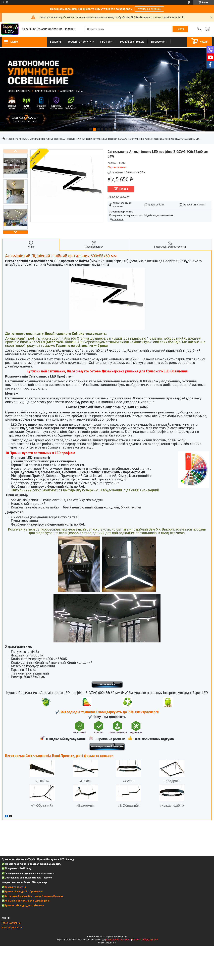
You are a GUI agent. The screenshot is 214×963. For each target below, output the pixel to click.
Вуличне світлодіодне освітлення (24, 905)
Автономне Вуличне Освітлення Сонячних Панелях (34, 896)
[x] (10, 816)
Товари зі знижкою (132, 41)
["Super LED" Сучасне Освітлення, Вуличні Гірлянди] (10, 29)
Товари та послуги (79, 41)
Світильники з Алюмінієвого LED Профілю (53, 138)
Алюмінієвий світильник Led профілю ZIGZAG (103, 138)
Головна (55, 41)
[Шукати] (180, 29)
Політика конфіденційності (145, 939)
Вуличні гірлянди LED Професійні (24, 891)
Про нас (105, 41)
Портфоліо (158, 41)
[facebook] (6, 816)
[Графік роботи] (207, 29)
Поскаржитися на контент (118, 939)
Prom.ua (123, 936)
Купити (123, 189)
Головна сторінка (11, 923)
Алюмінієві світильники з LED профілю (27, 900)
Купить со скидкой (149, 9)
